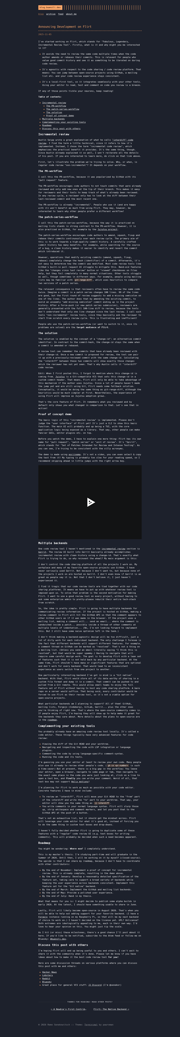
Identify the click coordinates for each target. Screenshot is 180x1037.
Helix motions (79, 781)
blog (41, 14)
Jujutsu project (107, 229)
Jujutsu (60, 376)
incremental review (113, 548)
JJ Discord (95, 985)
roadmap (52, 720)
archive (50, 14)
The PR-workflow (56, 106)
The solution (54, 112)
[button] (41, 537)
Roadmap (47, 125)
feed (60, 14)
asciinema (75, 454)
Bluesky (47, 982)
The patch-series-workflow (62, 109)
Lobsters (47, 975)
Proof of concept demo (60, 115)
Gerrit (42, 552)
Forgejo (43, 917)
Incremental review (54, 102)
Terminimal (91, 1024)
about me (71, 14)
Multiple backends (53, 119)
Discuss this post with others (61, 128)
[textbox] (47, 537)
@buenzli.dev (58, 939)
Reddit (46, 978)
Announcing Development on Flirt (64, 26)
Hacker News (49, 972)
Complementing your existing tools (64, 122)
